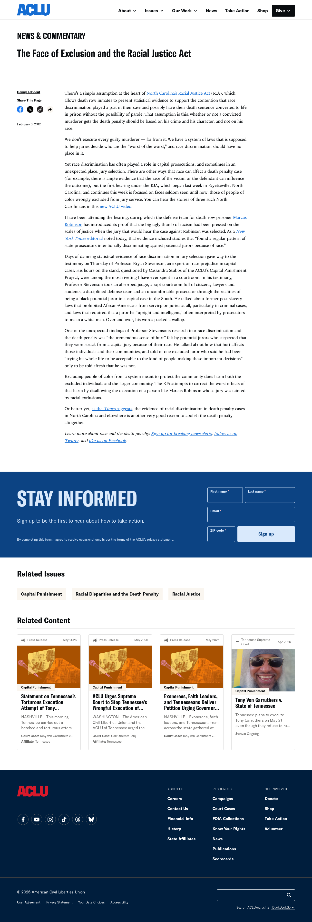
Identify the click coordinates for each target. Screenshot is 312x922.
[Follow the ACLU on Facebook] (23, 819)
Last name (255, 491)
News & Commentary (49, 37)
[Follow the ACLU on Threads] (77, 819)
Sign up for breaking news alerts (181, 433)
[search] (289, 895)
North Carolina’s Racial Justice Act (178, 93)
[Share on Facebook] (20, 111)
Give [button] (281, 10)
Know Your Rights (229, 828)
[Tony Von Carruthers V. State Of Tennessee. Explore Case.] (263, 692)
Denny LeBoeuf (28, 92)
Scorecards (223, 858)
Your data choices (91, 902)
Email (214, 511)
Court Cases (224, 808)
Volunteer (274, 828)
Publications (224, 848)
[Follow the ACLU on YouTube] (36, 819)
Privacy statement (59, 902)
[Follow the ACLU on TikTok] (64, 819)
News (211, 10)
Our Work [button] (182, 10)
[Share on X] (30, 111)
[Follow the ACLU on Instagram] (50, 819)
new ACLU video (115, 206)
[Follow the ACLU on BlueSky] (91, 819)
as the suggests (112, 408)
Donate (271, 798)
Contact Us (177, 808)
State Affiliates (181, 838)
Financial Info (180, 818)
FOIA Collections (228, 818)
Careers (174, 798)
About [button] (125, 10)
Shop (262, 10)
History (174, 828)
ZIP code (217, 530)
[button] (40, 110)
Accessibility (119, 902)
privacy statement (160, 539)
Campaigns (223, 798)
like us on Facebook (107, 440)
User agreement (28, 902)
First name (218, 491)
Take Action (237, 10)
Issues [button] (152, 10)
